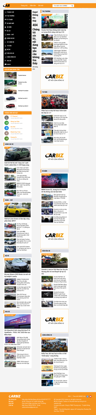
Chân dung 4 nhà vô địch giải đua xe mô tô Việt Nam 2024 (23, 356)
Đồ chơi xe (8, 259)
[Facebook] (87, 396)
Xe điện (9, 27)
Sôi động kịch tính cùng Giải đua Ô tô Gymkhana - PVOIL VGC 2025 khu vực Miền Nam (17, 332)
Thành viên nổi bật (11, 113)
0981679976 (32, 405)
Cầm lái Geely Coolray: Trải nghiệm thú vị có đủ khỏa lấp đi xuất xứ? (24, 241)
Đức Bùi (13, 126)
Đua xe (9, 61)
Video (9, 64)
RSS (69, 396)
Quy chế (11, 403)
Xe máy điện (45, 174)
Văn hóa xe (10, 53)
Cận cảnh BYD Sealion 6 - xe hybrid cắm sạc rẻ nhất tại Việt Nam (24, 248)
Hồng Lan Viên (15, 121)
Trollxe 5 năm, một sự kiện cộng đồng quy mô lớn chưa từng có (60, 360)
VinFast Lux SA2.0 (23, 106)
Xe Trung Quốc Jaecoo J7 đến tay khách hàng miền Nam (60, 382)
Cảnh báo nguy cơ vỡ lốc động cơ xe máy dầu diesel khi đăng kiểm (61, 117)
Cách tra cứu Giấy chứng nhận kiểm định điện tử (60, 124)
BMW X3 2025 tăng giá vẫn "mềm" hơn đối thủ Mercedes (23, 185)
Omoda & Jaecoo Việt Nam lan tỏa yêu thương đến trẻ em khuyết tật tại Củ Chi (54, 271)
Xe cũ (8, 31)
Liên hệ (11, 405)
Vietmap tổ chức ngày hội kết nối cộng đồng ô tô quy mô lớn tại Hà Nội (61, 367)
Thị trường (10, 16)
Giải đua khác (9, 315)
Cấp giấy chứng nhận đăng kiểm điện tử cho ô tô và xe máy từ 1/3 (61, 132)
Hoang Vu (14, 137)
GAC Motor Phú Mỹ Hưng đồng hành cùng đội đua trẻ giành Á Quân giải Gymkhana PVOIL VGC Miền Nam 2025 (17, 341)
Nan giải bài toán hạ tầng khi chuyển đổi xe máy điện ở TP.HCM (60, 196)
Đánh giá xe (10, 38)
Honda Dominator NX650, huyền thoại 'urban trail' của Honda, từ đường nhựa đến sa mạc (54, 295)
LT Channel (14, 116)
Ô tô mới (10, 19)
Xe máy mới (10, 23)
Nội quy (11, 401)
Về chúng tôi (12, 399)
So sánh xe (10, 42)
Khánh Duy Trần (15, 132)
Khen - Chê (10, 34)
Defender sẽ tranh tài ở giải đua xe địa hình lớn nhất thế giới (23, 348)
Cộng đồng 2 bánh (47, 338)
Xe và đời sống (46, 254)
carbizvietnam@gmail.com (30, 407)
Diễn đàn (33, 5)
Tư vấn (9, 46)
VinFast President (23, 90)
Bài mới (40, 5)
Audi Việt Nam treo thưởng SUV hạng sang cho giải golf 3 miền (60, 375)
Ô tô (6, 147)
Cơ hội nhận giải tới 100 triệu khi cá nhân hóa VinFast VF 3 (23, 288)
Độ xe (8, 49)
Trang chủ (24, 5)
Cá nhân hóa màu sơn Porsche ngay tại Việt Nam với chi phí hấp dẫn (61, 303)
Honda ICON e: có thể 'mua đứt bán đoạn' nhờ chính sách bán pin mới (61, 203)
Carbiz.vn (67, 399)
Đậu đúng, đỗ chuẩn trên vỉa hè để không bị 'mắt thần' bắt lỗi (60, 139)
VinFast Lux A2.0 (22, 98)
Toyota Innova (22, 75)
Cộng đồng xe (11, 57)
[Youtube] (90, 396)
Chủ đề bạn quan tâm (12, 69)
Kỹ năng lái (45, 95)
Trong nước (46, 15)
